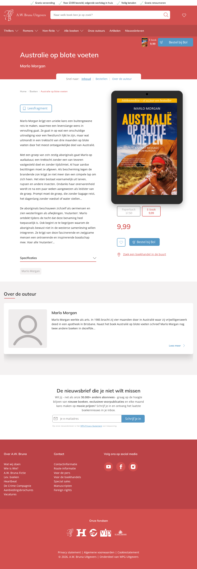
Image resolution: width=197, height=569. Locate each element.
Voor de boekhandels (67, 477)
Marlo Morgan (31, 271)
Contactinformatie (65, 464)
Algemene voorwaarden (99, 552)
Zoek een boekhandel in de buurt (144, 254)
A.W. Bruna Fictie (15, 473)
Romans (28, 30)
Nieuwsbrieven (134, 30)
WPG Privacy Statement (91, 425)
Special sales (62, 481)
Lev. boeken (11, 477)
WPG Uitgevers (129, 557)
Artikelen (114, 30)
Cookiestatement (128, 552)
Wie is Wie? (11, 468)
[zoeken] (166, 15)
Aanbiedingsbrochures (18, 490)
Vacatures (10, 494)
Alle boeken (71, 30)
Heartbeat (10, 481)
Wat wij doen (12, 464)
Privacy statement (69, 552)
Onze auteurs (96, 30)
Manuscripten (63, 486)
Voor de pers (62, 473)
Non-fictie (49, 30)
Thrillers (9, 30)
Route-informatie (65, 468)
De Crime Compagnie (17, 486)
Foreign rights (63, 490)
